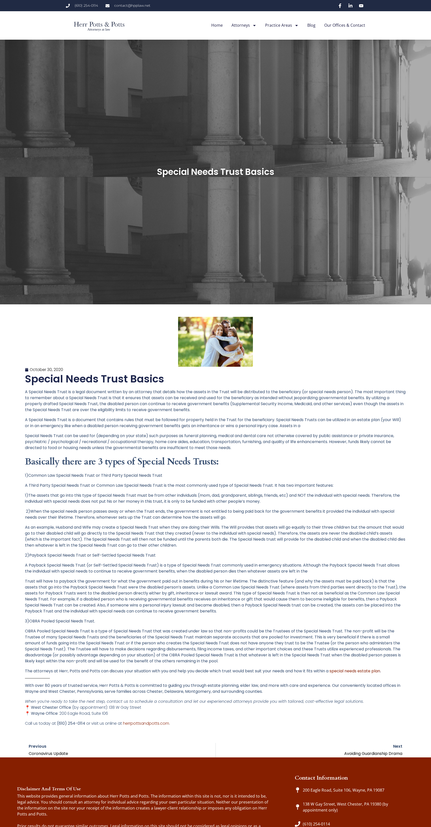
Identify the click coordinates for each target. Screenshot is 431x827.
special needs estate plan (354, 671)
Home (217, 25)
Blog (311, 25)
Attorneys (240, 25)
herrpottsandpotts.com (146, 723)
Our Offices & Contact (344, 25)
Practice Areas (278, 25)
